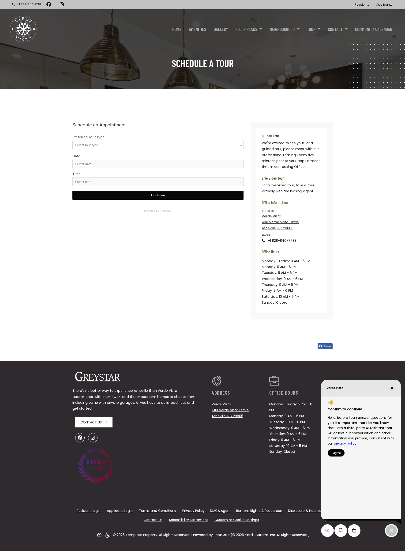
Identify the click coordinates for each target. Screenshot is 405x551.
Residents (364, 4)
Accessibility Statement (189, 519)
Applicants (386, 4)
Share (328, 346)
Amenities (197, 29)
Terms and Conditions (158, 510)
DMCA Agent (221, 510)
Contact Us (91, 422)
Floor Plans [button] (247, 29)
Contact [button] (336, 29)
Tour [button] (311, 29)
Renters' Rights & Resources (260, 510)
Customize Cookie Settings (236, 519)
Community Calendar (373, 29)
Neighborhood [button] (283, 29)
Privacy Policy (194, 510)
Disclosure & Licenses (306, 510)
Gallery (221, 29)
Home (176, 29)
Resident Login (89, 510)
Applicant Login (121, 510)
